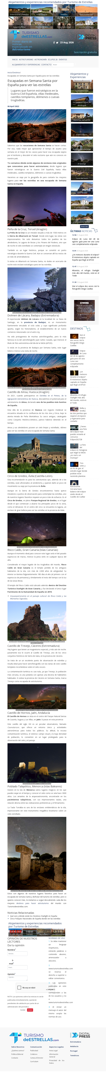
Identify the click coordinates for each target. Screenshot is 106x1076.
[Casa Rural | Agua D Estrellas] (19, 22)
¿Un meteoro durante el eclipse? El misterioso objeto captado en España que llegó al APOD (85, 257)
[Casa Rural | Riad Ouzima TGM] (86, 10)
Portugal (74, 1051)
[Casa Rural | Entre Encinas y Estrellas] (19, 10)
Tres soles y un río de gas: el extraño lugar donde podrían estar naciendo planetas (78, 469)
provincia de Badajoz (35, 322)
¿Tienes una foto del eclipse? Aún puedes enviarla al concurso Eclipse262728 (78, 433)
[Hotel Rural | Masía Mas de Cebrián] (82, 115)
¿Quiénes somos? (17, 1050)
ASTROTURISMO (26, 59)
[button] (11, 123)
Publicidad (34, 1050)
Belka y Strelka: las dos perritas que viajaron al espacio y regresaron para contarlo (78, 414)
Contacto (14, 1058)
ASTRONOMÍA (41, 59)
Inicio (15, 59)
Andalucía (74, 1046)
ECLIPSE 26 (53, 59)
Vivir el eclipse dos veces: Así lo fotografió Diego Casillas (85, 287)
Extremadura (75, 1042)
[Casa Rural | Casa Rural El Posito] (86, 22)
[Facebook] (54, 42)
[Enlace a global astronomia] (84, 310)
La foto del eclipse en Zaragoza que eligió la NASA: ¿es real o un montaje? (78, 451)
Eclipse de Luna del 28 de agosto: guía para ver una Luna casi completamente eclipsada (85, 241)
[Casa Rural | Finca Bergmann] (42, 22)
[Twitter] (57, 42)
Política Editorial (17, 1054)
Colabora (33, 1054)
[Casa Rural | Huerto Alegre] (15, 932)
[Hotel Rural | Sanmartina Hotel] (58, 932)
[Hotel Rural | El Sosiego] (82, 159)
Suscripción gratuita (85, 52)
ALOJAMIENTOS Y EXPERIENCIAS (26, 64)
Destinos (16, 72)
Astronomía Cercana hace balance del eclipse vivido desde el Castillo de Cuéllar (78, 491)
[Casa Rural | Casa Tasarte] (82, 188)
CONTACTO (46, 64)
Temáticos (74, 1055)
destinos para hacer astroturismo (32, 903)
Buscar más (84, 226)
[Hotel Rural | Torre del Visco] (82, 173)
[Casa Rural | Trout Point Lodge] (64, 22)
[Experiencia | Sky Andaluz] (44, 932)
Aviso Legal (53, 1050)
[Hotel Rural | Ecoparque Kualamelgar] (82, 144)
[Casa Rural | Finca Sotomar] (42, 10)
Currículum (34, 1061)
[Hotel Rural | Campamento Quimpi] (82, 217)
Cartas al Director (36, 1058)
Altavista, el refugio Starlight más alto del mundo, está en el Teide (85, 273)
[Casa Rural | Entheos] (64, 10)
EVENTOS (63, 59)
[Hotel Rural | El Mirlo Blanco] (82, 129)
